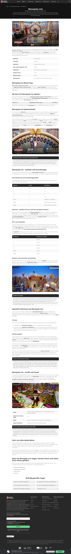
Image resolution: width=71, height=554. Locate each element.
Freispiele (44, 508)
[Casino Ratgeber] (6, 1)
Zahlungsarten (44, 500)
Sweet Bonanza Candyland (19, 469)
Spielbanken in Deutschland (47, 506)
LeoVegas (55, 500)
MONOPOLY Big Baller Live (19, 467)
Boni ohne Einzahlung (46, 504)
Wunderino (56, 506)
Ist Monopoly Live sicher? (41, 488)
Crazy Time (16, 473)
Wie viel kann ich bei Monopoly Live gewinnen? (22, 488)
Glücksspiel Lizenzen (46, 509)
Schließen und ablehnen (50, 551)
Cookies (32, 504)
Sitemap (32, 508)
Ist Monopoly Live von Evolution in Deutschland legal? (46, 481)
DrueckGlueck (56, 504)
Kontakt (32, 500)
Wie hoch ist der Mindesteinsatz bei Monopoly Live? (46, 485)
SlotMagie (55, 498)
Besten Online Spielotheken (47, 498)
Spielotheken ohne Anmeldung (48, 502)
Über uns (32, 498)
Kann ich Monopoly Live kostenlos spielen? (21, 485)
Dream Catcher (17, 471)
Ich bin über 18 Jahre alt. (12, 521)
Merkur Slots (56, 502)
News (32, 502)
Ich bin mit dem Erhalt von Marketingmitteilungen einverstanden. (16, 522)
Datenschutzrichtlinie (34, 506)
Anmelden (18, 526)
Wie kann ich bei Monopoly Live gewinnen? (21, 481)
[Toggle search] (69, 1)
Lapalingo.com (56, 508)
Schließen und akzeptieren (60, 551)
